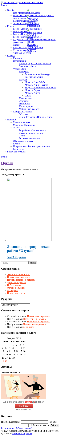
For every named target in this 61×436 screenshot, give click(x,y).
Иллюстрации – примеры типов (35, 63)
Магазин (11, 119)
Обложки (23, 114)
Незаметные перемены (18, 277)
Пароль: (53, 422)
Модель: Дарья (32, 90)
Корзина (17, 143)
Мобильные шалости (29, 109)
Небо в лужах (14, 285)
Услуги (16, 127)
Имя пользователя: (10, 422)
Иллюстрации (20, 61)
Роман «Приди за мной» (25, 34)
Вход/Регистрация (16, 151)
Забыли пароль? (24, 428)
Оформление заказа (23, 141)
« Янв (4, 361)
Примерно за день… (17, 293)
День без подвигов (16, 282)
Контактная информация (25, 21)
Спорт (28, 95)
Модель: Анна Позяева (36, 85)
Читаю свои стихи (22, 53)
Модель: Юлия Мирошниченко (40, 87)
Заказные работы (27, 66)
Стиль (22, 135)
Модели (23, 79)
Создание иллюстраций (31, 133)
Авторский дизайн (22, 111)
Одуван (7, 163)
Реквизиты (18, 149)
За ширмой (12, 290)
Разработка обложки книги (32, 130)
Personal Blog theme (22, 433)
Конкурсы (24, 71)
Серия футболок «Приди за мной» (36, 117)
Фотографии (19, 69)
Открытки (24, 101)
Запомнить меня (41, 425)
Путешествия (25, 98)
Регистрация (7, 428)
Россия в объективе (35, 77)
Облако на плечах (16, 288)
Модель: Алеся (32, 93)
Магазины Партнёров (24, 125)
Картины (17, 58)
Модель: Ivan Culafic (35, 82)
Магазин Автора (21, 122)
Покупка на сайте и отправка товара (31, 146)
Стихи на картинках (23, 50)
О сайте (11, 10)
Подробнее (20, 257)
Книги (10, 26)
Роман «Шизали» (21, 31)
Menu (4, 5)
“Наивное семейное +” (18, 274)
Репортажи (24, 103)
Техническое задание (29, 138)
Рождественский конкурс (37, 74)
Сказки (16, 45)
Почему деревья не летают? (21, 280)
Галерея (11, 55)
